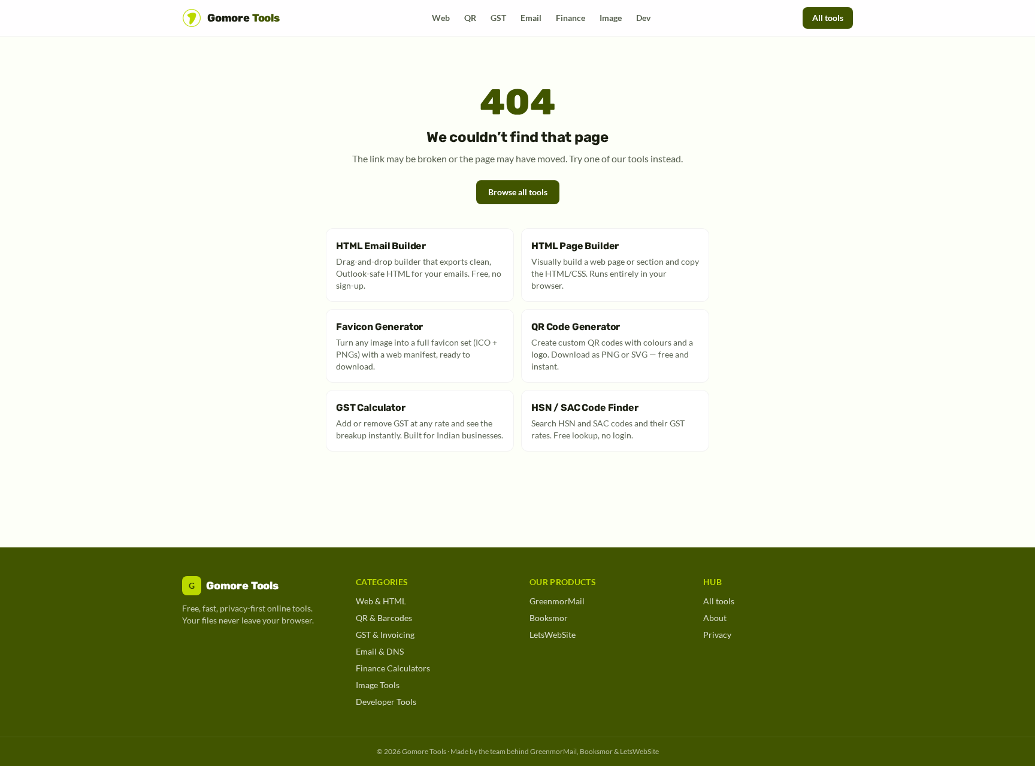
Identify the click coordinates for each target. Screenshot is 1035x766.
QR (470, 18)
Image (611, 18)
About (715, 618)
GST (498, 18)
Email (530, 18)
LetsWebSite (552, 634)
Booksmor (548, 618)
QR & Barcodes (384, 618)
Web (441, 18)
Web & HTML (381, 601)
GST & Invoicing (385, 634)
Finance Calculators (393, 668)
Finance (570, 18)
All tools (827, 18)
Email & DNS (380, 651)
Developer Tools (386, 702)
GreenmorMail (557, 601)
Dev (643, 18)
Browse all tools (517, 192)
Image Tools (378, 685)
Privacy (717, 634)
